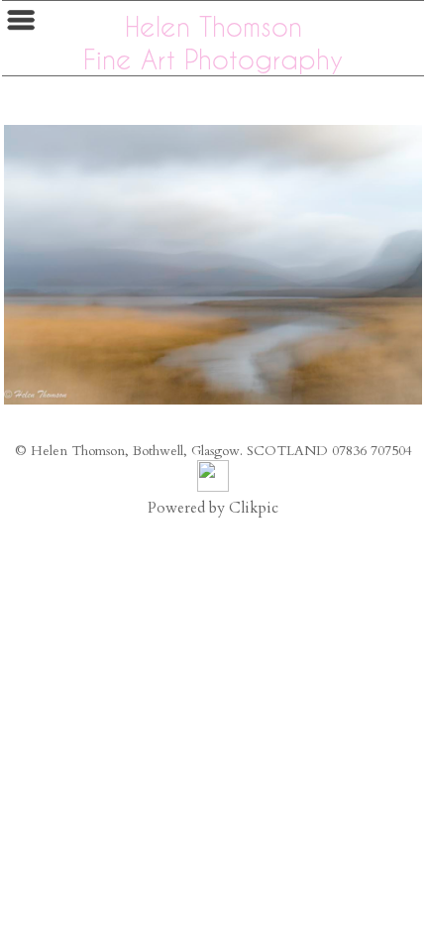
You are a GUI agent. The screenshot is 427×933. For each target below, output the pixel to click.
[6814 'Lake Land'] (213, 264)
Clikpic (253, 508)
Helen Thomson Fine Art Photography (213, 42)
